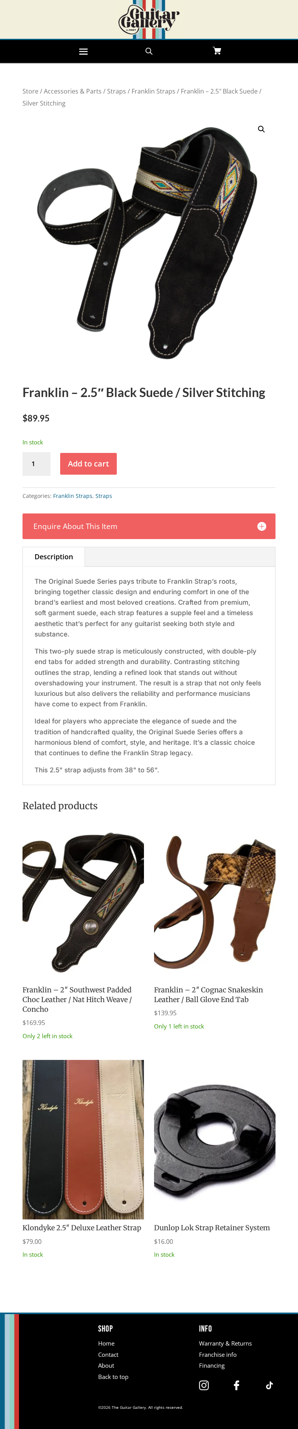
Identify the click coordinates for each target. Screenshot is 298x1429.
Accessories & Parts (73, 91)
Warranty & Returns (225, 1343)
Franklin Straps (153, 91)
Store (30, 91)
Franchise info (218, 1354)
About (106, 1365)
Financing (212, 1365)
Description (54, 556)
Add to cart (88, 463)
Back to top (113, 1376)
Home (106, 1343)
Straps (116, 91)
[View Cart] (217, 51)
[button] (262, 129)
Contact (108, 1354)
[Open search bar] (149, 50)
